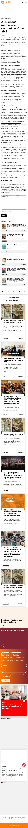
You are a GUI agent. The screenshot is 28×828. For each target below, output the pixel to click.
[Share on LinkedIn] (19, 291)
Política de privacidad (16, 819)
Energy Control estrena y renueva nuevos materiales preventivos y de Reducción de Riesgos (12, 101)
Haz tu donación (14, 825)
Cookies (22, 819)
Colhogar (3, 68)
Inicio (2, 18)
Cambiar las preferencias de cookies (11, 821)
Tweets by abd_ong (6, 718)
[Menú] (26, 2)
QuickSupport (21, 821)
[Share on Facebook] (14, 291)
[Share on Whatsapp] (25, 291)
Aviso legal (9, 819)
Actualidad (7, 18)
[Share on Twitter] (8, 291)
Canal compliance (14, 818)
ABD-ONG (3, 782)
